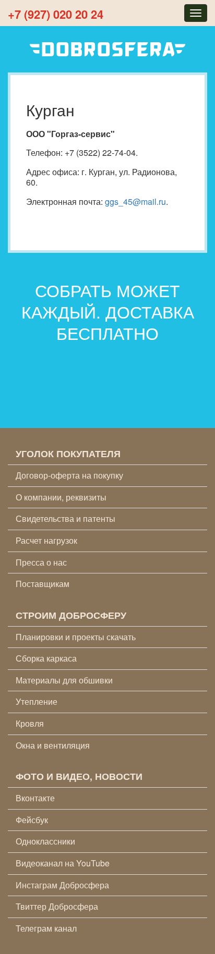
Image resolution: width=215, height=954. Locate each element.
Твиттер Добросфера (57, 906)
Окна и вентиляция (53, 745)
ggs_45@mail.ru (135, 201)
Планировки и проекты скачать (76, 637)
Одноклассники (45, 841)
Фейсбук (32, 820)
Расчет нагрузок (46, 540)
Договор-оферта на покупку (69, 475)
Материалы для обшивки (64, 680)
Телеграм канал (46, 928)
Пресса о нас (41, 562)
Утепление (36, 701)
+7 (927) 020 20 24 (55, 14)
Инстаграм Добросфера (62, 885)
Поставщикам (42, 584)
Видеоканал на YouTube (63, 863)
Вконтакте (35, 798)
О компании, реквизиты (61, 497)
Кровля (30, 723)
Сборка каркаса (46, 658)
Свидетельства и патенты (65, 518)
